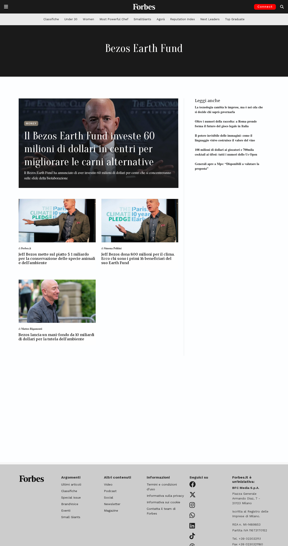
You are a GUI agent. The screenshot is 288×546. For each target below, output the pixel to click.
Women (88, 19)
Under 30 (70, 19)
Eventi (65, 510)
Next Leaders (210, 19)
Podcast (110, 491)
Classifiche (51, 19)
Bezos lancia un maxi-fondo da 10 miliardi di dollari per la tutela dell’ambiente (56, 336)
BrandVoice (69, 504)
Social (108, 497)
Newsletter (112, 504)
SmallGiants (142, 19)
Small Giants (70, 517)
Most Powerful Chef (113, 19)
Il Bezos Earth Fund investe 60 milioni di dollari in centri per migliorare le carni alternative (89, 149)
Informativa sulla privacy (165, 495)
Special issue (71, 497)
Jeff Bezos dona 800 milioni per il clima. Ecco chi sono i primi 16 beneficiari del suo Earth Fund (138, 258)
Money (31, 123)
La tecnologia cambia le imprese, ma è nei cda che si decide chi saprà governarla (229, 109)
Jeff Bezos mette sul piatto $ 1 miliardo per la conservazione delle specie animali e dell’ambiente (56, 258)
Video (108, 484)
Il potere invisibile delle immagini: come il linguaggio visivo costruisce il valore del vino (225, 138)
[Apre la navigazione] (6, 6)
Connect (264, 6)
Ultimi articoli (71, 484)
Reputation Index (182, 19)
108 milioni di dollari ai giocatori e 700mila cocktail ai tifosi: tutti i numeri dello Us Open (226, 151)
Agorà (161, 19)
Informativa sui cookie (163, 502)
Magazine (111, 510)
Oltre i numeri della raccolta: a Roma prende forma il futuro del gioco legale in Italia (226, 123)
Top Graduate (235, 19)
